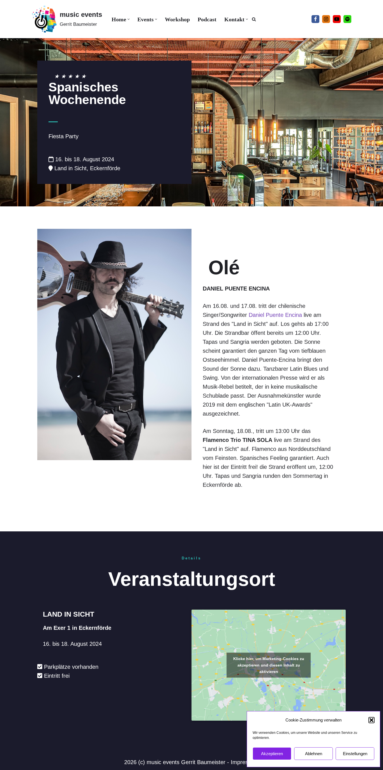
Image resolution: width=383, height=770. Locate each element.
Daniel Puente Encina (275, 315)
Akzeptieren (272, 753)
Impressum (245, 762)
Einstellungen (355, 753)
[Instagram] (326, 19)
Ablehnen (313, 753)
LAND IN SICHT (68, 614)
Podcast (207, 19)
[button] (371, 720)
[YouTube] (337, 19)
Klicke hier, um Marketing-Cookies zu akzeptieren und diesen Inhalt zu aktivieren (268, 665)
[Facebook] (315, 19)
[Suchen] (254, 19)
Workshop (177, 19)
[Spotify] (347, 19)
